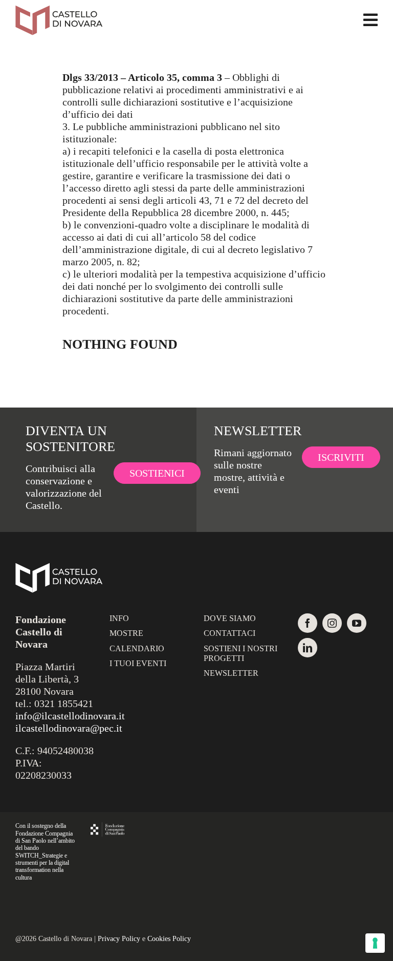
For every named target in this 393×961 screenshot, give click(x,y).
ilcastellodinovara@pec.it (68, 728)
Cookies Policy (169, 939)
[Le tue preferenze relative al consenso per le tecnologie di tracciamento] (375, 943)
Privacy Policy (119, 939)
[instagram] (332, 623)
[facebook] (307, 623)
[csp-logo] (107, 827)
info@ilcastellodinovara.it (70, 715)
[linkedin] (307, 647)
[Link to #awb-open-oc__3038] (370, 20)
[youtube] (356, 623)
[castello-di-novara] (58, 10)
